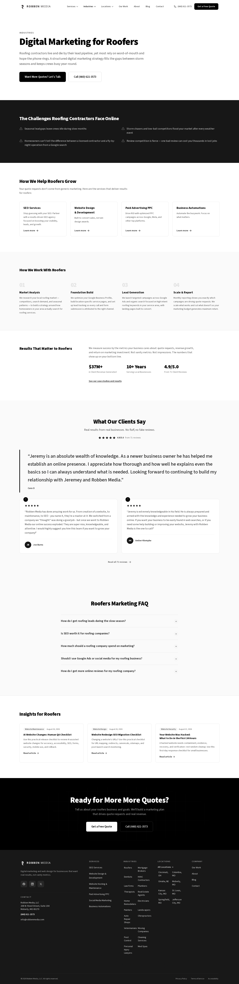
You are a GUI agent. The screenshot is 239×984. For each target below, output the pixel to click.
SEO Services (95, 867)
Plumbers (142, 886)
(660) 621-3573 (28, 914)
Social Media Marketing (100, 900)
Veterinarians (130, 928)
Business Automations (100, 906)
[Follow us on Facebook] (24, 884)
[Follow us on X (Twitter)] (41, 884)
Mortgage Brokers (142, 869)
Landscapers (144, 910)
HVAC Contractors (144, 878)
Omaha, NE (163, 881)
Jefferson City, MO (177, 901)
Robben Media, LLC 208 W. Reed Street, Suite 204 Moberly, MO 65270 (35, 906)
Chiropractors (144, 916)
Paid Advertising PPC (99, 894)
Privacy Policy (181, 978)
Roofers (128, 867)
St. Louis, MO (176, 892)
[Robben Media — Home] (39, 6)
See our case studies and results (105, 381)
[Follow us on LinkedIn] (32, 884)
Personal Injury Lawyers (128, 950)
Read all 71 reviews (117, 562)
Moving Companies (143, 930)
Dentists (128, 877)
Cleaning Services (142, 939)
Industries (88, 6)
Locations (106, 6)
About (137, 6)
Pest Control (127, 939)
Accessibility (213, 978)
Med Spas (142, 946)
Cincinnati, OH (163, 874)
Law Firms (129, 886)
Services (71, 6)
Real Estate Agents (143, 893)
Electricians (143, 901)
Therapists (129, 891)
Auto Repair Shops (127, 919)
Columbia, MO (177, 874)
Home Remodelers (130, 902)
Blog (148, 6)
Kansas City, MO (162, 892)
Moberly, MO (176, 883)
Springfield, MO (164, 901)
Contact (160, 6)
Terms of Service (197, 978)
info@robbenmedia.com (32, 919)
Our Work (123, 6)
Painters (128, 910)
